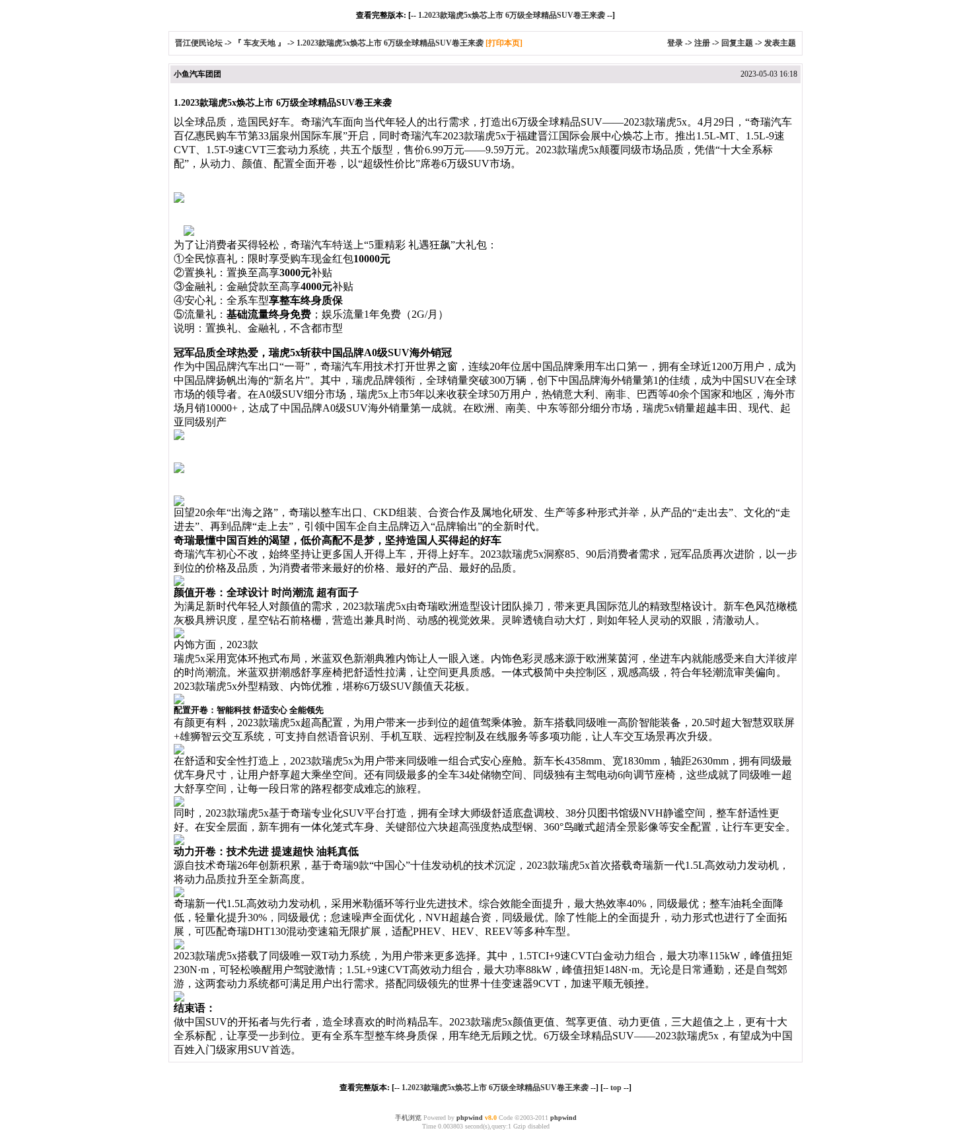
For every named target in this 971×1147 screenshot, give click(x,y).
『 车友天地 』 (259, 43)
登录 (675, 43)
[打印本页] (504, 43)
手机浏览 (408, 1117)
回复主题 (737, 43)
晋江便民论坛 (199, 43)
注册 (702, 43)
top (616, 1087)
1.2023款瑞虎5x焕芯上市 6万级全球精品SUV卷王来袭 (511, 15)
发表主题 (780, 43)
